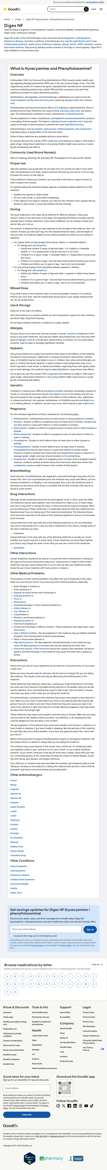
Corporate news (66, 1061)
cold (12, 103)
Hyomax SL (15, 793)
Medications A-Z (10, 1029)
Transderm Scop (18, 855)
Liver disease (20, 611)
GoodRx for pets (9, 1055)
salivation (88, 44)
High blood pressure (23, 642)
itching (55, 110)
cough (50, 141)
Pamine (13, 829)
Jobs (62, 1052)
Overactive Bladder (19, 884)
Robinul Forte (16, 846)
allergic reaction (67, 333)
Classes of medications (12, 1041)
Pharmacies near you (40, 1017)
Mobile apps (8, 1017)
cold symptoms (39, 245)
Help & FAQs (65, 1012)
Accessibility (65, 1017)
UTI (33, 1054)
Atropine (18, 421)
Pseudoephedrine (22, 446)
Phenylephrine (20, 440)
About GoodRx (66, 1028)
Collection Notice (90, 1031)
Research (64, 1038)
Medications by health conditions (12, 1034)
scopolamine (85, 129)
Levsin (13, 815)
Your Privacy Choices (88, 1048)
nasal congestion (18, 100)
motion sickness (16, 47)
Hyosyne (14, 802)
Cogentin (14, 789)
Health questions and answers (44, 1068)
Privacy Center (89, 1017)
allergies (69, 100)
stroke (82, 83)
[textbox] (45, 929)
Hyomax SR (15, 798)
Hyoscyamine (20, 428)
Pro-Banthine (16, 837)
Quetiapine (19, 547)
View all (95, 964)
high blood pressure (74, 124)
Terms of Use (36, 945)
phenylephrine (58, 118)
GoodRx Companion (11, 1059)
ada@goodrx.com (57, 1136)
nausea (97, 44)
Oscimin (14, 824)
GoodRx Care (8, 1064)
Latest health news (40, 1035)
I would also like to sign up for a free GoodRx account (35, 936)
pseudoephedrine (77, 118)
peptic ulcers (35, 44)
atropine (39, 129)
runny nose (49, 100)
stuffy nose (33, 100)
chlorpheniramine (75, 114)
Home (7, 19)
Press (62, 1033)
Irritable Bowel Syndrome (22, 879)
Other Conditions (22, 860)
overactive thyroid (47, 648)
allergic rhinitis (69, 44)
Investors (64, 1056)
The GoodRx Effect (68, 1042)
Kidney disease (21, 608)
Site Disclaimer (89, 1026)
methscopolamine (65, 129)
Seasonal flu (37, 1063)
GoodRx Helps (66, 1047)
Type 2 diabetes (21, 633)
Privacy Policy (66, 945)
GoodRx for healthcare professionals (41, 1023)
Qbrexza (14, 842)
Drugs (18, 19)
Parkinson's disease (51, 44)
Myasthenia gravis (22, 620)
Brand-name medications (13, 1050)
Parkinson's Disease (13, 41)
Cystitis (13, 888)
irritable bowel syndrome (16, 44)
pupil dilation (79, 41)
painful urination (55, 391)
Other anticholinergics (26, 774)
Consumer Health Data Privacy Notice (92, 1041)
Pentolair (14, 833)
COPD (80, 44)
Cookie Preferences (91, 1036)
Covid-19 (35, 1059)
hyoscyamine (50, 129)
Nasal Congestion (66, 38)
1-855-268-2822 (41, 1136)
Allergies (35, 1049)
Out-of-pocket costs (11, 1045)
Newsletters (37, 1045)
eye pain (47, 403)
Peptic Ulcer (16, 892)
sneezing (64, 110)
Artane (13, 780)
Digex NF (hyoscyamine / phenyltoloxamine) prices (50, 19)
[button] (68, 9)
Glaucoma (19, 602)
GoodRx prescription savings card (15, 1023)
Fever (16, 599)
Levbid (13, 811)
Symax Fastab (17, 851)
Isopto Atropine (17, 807)
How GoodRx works (40, 1012)
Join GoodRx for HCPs (95, 2)
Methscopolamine (22, 434)
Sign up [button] (90, 929)
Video (34, 1040)
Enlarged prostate (22, 595)
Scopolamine (20, 459)
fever (19, 669)
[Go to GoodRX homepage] (11, 9)
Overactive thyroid (23, 648)
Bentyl (13, 785)
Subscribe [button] (36, 1115)
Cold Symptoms (83, 38)
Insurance (7, 1012)
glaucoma (89, 403)
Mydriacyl (15, 820)
